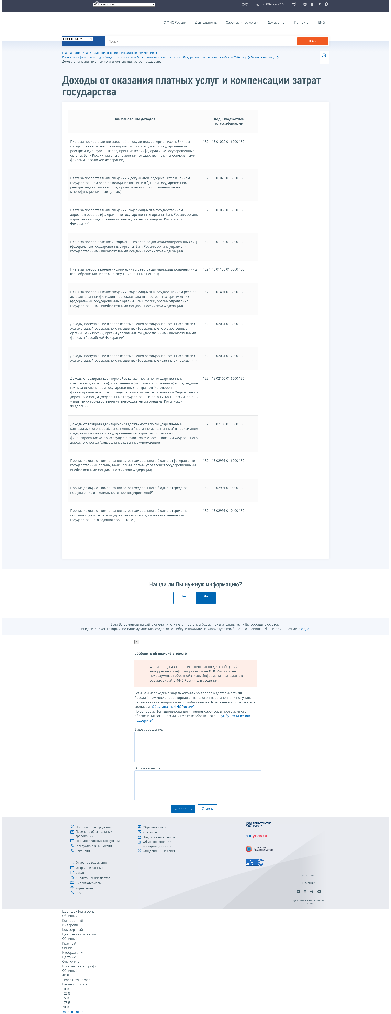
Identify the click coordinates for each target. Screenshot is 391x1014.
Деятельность (206, 22)
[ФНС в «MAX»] (326, 4)
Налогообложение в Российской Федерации (123, 53)
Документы (276, 22)
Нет (183, 596)
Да (206, 596)
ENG (321, 22)
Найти (312, 41)
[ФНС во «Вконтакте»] (305, 4)
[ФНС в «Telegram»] (319, 4)
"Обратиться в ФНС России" (172, 706)
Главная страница (75, 53)
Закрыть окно (73, 1012)
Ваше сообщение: (148, 729)
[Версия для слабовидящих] (246, 4)
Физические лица (262, 57)
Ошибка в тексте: (147, 768)
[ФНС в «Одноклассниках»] (312, 4)
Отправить (183, 809)
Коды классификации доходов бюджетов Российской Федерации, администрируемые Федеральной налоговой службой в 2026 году (154, 57)
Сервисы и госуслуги (242, 22)
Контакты (301, 22)
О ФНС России (175, 22)
